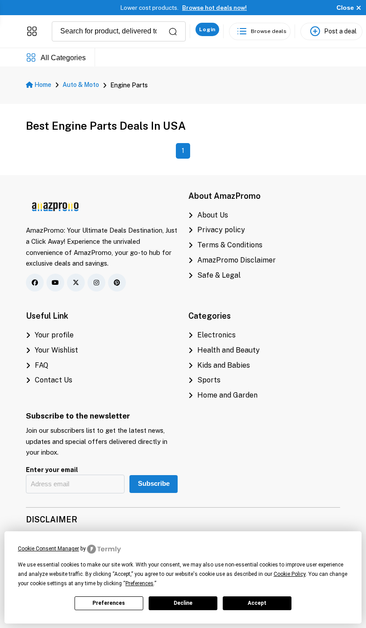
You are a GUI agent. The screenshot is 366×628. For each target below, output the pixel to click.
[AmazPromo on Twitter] (76, 282)
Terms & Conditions (229, 245)
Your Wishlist (56, 350)
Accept (257, 603)
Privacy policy (221, 230)
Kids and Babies (223, 365)
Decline (183, 603)
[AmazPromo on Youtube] (55, 282)
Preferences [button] (139, 583)
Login (207, 29)
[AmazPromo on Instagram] (96, 282)
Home (42, 84)
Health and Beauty (228, 350)
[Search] (173, 31)
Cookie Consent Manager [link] (48, 549)
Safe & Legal (219, 275)
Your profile (54, 335)
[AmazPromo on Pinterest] (117, 282)
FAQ (41, 365)
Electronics (216, 335)
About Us (212, 215)
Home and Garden (227, 395)
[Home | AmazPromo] (55, 205)
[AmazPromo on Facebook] (35, 282)
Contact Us (53, 380)
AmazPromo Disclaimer (236, 260)
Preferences (108, 603)
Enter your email (52, 469)
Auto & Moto (80, 84)
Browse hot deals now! (214, 7)
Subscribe (154, 483)
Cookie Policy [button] (290, 574)
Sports (208, 380)
